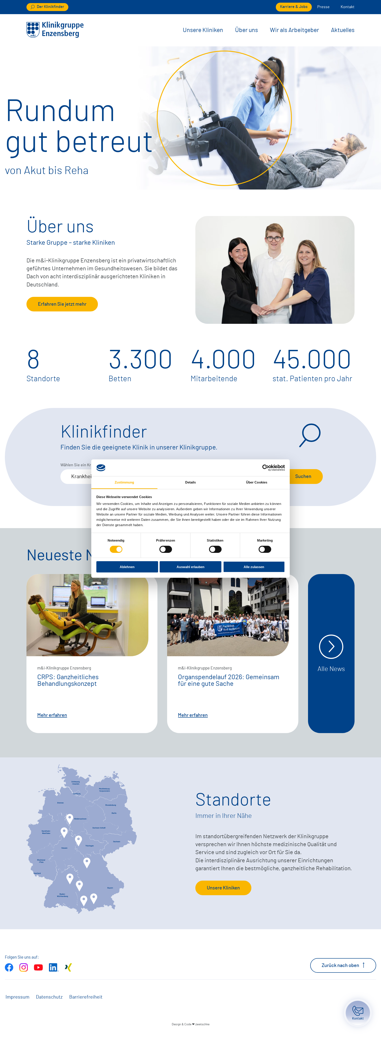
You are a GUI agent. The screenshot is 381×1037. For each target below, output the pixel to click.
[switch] (165, 549)
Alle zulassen (254, 567)
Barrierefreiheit (86, 997)
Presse (323, 7)
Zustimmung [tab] (124, 482)
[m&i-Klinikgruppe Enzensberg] (55, 36)
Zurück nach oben (340, 965)
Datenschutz (49, 997)
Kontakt (348, 7)
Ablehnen (127, 567)
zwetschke (202, 1024)
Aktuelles (343, 30)
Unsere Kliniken (203, 30)
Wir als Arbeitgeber (294, 30)
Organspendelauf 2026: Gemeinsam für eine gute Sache (228, 680)
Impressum (17, 997)
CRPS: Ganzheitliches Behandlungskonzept (68, 680)
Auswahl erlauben (190, 567)
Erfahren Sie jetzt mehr (62, 304)
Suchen (303, 476)
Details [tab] (190, 482)
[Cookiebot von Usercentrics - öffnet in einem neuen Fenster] (265, 467)
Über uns (246, 30)
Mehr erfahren (52, 715)
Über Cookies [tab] (256, 482)
